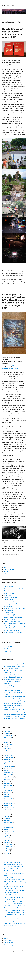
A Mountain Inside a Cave (11, 602)
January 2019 (8, 785)
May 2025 (7, 731)
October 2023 (8, 738)
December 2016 (8, 825)
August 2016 (7, 833)
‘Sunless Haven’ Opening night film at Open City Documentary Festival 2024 (13, 670)
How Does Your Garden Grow (12, 630)
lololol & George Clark (10, 597)
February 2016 (8, 844)
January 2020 (8, 770)
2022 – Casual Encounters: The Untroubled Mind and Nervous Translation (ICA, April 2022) (13, 869)
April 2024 (7, 733)
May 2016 (7, 840)
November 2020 (9, 764)
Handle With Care (9, 593)
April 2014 (7, 851)
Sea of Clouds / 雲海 (10, 615)
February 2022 (8, 753)
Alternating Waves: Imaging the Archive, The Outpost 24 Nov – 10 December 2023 (14, 681)
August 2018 (7, 792)
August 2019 (7, 779)
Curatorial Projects (9, 569)
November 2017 (8, 803)
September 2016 (9, 831)
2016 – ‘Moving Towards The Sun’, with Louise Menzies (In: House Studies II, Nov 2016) (14, 893)
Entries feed (7, 940)
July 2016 (6, 836)
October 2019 (8, 775)
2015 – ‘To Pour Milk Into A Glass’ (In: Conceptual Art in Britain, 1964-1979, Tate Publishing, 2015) (14, 908)
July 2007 (6, 853)
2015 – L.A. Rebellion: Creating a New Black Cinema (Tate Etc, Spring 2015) (15, 914)
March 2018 (7, 796)
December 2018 (8, 788)
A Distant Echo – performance (13, 617)
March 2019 (7, 783)
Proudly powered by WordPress (17, 951)
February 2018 (8, 799)
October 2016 (8, 829)
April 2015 (7, 849)
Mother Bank (8, 595)
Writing (6, 571)
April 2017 (7, 818)
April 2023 (7, 742)
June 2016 (7, 838)
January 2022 (8, 755)
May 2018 (7, 794)
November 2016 (8, 827)
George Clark (8, 5)
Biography (7, 567)
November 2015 (8, 846)
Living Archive (8, 610)
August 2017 (7, 809)
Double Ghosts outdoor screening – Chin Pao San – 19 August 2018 (13, 33)
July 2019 (6, 781)
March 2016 (7, 842)
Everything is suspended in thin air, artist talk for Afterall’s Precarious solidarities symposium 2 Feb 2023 (15, 716)
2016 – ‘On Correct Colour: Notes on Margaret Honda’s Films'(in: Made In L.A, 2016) (14, 899)
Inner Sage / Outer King (11, 604)
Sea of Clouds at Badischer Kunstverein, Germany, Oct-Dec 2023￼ (14, 692)
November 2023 (9, 735)
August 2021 (7, 762)
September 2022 (9, 746)
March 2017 (7, 820)
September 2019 (9, 777)
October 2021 (8, 759)
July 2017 (6, 812)
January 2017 (8, 822)
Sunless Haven (8, 586)
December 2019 (8, 772)
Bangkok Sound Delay (10, 599)
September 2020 (9, 766)
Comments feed (8, 942)
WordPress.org (8, 945)
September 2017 (9, 807)
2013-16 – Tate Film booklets (13, 903)
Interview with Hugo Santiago (13, 632)
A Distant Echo (8, 612)
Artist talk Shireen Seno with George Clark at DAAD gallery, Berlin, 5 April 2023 (13, 705)
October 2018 (8, 790)
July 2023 (6, 740)
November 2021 (8, 757)
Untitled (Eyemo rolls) (11, 619)
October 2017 (8, 805)
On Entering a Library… (11, 628)
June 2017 (7, 814)
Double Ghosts (8, 606)
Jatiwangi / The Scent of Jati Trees (14, 608)
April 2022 (7, 751)
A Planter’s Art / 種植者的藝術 (12, 621)
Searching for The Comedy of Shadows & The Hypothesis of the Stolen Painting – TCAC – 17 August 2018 (14, 301)
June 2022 (7, 748)
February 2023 (8, 744)
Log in (6, 938)
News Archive (15, 288)
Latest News (7, 574)
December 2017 (8, 801)
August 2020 (8, 768)
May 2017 (6, 816)
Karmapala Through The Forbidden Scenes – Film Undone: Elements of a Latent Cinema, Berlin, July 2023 (15, 699)
